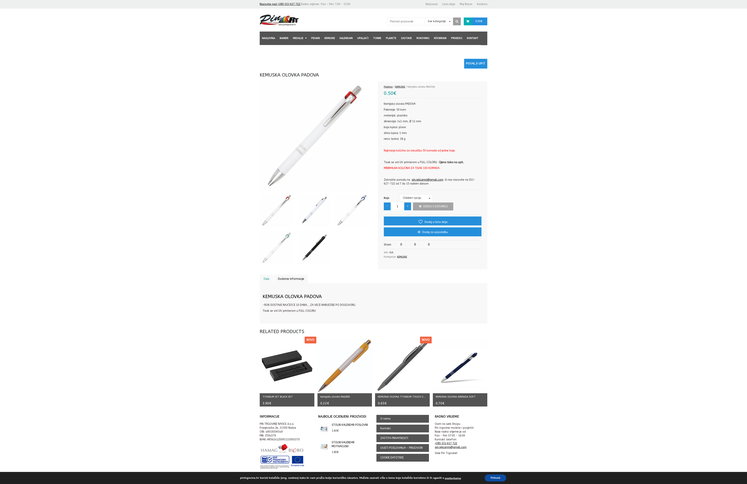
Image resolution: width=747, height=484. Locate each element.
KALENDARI (346, 38)
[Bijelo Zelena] (276, 248)
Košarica (482, 4)
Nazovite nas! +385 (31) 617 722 (280, 4)
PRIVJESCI (456, 38)
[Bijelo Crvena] (276, 210)
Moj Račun (466, 4)
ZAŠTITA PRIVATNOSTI (394, 438)
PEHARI (315, 38)
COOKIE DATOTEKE (392, 457)
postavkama (453, 478)
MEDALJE (298, 38)
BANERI (284, 38)
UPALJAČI (362, 38)
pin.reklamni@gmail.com (427, 179)
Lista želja (448, 4)
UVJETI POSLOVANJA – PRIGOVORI (401, 448)
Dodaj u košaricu (435, 206)
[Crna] (314, 248)
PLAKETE (391, 38)
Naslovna (432, 4)
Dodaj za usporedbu (435, 232)
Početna (388, 86)
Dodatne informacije (291, 279)
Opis (266, 279)
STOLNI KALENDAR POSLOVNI (350, 425)
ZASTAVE (406, 38)
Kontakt (472, 38)
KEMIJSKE (329, 38)
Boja (386, 197)
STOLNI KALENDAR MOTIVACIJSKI (343, 444)
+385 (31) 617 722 (446, 443)
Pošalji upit (475, 63)
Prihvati (495, 478)
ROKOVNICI (422, 38)
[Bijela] (314, 210)
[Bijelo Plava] (352, 210)
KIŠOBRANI (440, 38)
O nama (385, 418)
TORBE (377, 38)
